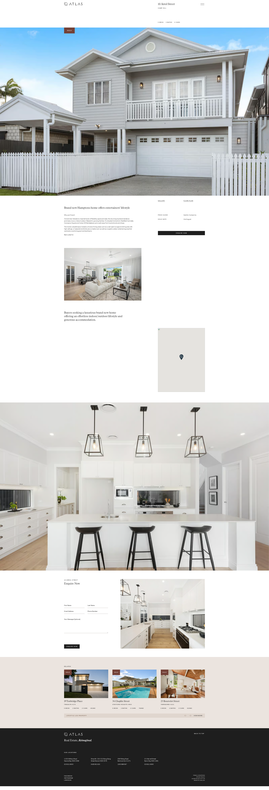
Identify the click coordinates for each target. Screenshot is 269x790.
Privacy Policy (200, 777)
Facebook (68, 776)
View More (198, 715)
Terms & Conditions (199, 775)
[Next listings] (190, 716)
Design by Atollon (199, 780)
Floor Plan (188, 201)
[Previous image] (45, 112)
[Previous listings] (186, 716)
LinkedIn (67, 780)
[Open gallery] (134, 112)
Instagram (68, 778)
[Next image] (224, 112)
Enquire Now (181, 233)
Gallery (161, 201)
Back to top (199, 733)
